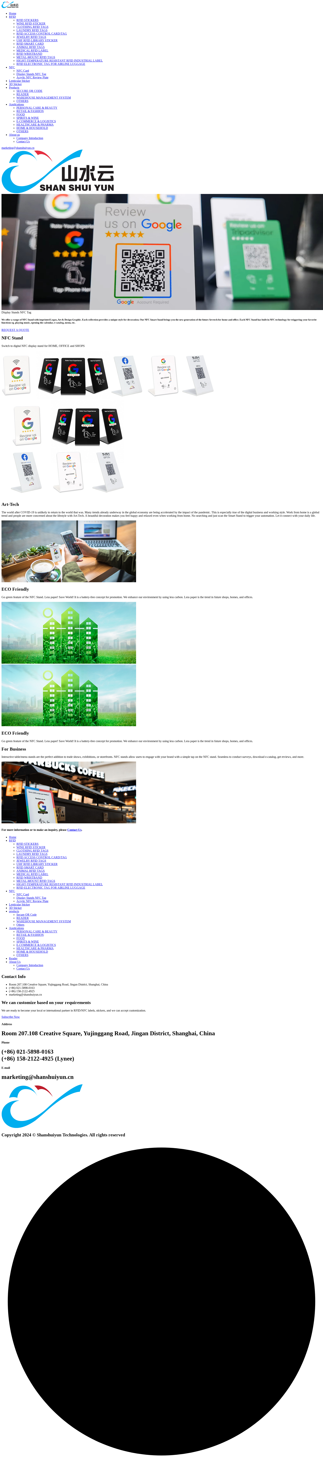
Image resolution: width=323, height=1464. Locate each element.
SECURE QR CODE (29, 90)
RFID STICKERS (27, 20)
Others (20, 924)
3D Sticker (15, 84)
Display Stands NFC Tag (31, 74)
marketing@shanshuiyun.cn (17, 147)
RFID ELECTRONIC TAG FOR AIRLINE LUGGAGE (50, 64)
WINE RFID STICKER (30, 23)
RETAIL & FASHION (30, 111)
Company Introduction (29, 138)
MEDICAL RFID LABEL (32, 50)
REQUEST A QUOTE (15, 330)
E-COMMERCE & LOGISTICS (36, 121)
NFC (12, 67)
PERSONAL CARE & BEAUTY (36, 107)
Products (14, 87)
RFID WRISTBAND (29, 53)
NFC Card (22, 70)
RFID (12, 16)
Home (12, 13)
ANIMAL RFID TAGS (30, 47)
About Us (15, 961)
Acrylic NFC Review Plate (32, 77)
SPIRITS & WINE (27, 117)
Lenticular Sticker (19, 80)
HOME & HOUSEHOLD (32, 128)
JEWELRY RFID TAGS (31, 37)
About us (14, 134)
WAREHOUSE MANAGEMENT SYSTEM (43, 97)
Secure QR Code (26, 914)
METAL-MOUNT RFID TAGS (35, 57)
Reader (13, 958)
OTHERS (22, 101)
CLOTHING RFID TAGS (32, 26)
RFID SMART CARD (30, 43)
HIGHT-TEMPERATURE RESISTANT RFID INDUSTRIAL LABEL (59, 60)
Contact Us (23, 141)
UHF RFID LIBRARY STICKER (37, 40)
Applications (16, 104)
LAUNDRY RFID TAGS (31, 30)
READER (22, 94)
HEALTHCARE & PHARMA (35, 124)
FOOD (20, 114)
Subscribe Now (10, 1016)
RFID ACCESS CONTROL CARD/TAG (41, 33)
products (14, 911)
